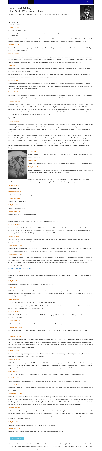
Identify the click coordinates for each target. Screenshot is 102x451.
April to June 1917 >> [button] (17, 438)
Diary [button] (31, 2)
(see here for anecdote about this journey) (20, 268)
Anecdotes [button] (24, 2)
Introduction (15, 2)
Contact (89, 2)
